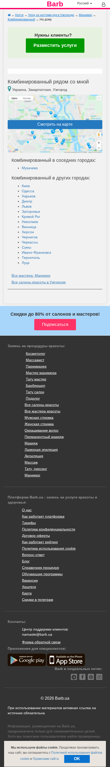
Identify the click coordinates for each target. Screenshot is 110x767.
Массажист (35, 360)
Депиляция (34, 456)
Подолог (33, 398)
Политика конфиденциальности (48, 529)
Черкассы (30, 242)
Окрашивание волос (42, 430)
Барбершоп (35, 386)
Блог (26, 561)
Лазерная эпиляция (41, 450)
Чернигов (29, 237)
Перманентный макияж (44, 437)
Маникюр (32, 475)
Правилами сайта (46, 759)
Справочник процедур (40, 568)
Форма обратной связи (41, 642)
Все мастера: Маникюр (31, 275)
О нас (27, 510)
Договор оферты (36, 536)
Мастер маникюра (41, 373)
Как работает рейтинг (40, 542)
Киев (26, 186)
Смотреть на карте (55, 124)
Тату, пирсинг (36, 469)
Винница (29, 227)
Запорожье (31, 211)
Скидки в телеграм (37, 600)
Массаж (31, 462)
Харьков (28, 196)
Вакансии (30, 580)
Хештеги (29, 587)
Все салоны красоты (42, 405)
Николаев (30, 222)
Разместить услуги (55, 45)
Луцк (25, 263)
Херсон (28, 232)
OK (77, 759)
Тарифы (29, 523)
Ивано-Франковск (36, 252)
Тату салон (35, 392)
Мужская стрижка (39, 418)
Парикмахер (36, 366)
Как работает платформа (43, 516)
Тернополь (31, 257)
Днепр (27, 201)
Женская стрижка (39, 424)
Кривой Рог (31, 217)
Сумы (26, 247)
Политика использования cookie (49, 548)
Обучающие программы (42, 574)
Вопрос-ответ (33, 555)
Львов (26, 206)
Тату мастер (36, 379)
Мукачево (30, 168)
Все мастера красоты (42, 411)
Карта (27, 593)
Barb (55, 4)
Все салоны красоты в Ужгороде (39, 282)
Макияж (31, 443)
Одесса (28, 191)
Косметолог (35, 353)
